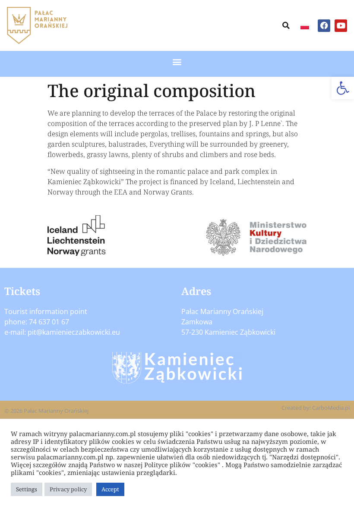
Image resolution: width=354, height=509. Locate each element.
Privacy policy (68, 489)
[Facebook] (324, 25)
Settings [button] (26, 489)
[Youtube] (341, 25)
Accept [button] (110, 489)
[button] (343, 88)
